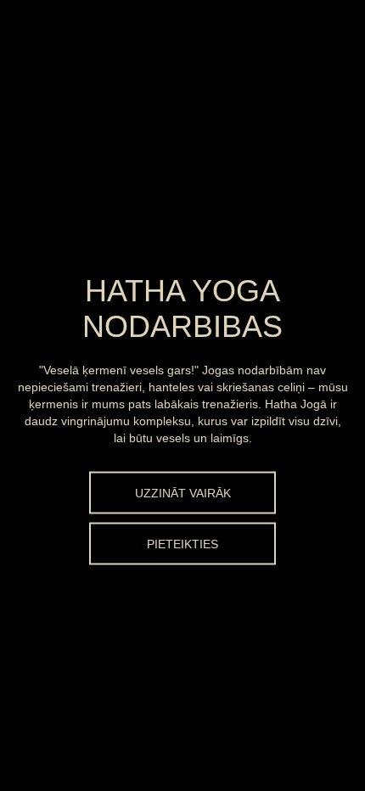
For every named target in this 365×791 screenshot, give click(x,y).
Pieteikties (182, 544)
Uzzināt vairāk (183, 493)
